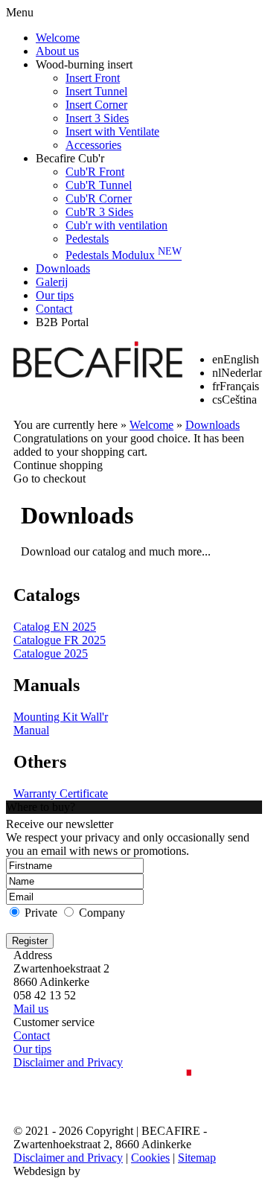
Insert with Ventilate (112, 131)
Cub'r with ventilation (117, 225)
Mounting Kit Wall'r (60, 716)
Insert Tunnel (96, 91)
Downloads (63, 268)
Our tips (55, 295)
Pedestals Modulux (124, 255)
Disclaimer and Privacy (68, 1062)
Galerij (52, 282)
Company (102, 912)
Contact (54, 308)
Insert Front (93, 77)
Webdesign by (46, 1171)
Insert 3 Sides (97, 118)
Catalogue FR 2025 (59, 640)
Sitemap (197, 1157)
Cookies (150, 1157)
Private (41, 912)
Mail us (30, 1008)
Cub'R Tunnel (99, 185)
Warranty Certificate (60, 793)
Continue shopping (58, 465)
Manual (31, 730)
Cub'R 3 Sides (99, 212)
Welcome (58, 37)
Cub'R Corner (99, 198)
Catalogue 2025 (50, 653)
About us (57, 51)
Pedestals (87, 238)
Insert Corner (96, 104)
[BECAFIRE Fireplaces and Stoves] (97, 361)
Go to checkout (49, 478)
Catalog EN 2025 (54, 626)
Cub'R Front (95, 171)
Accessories (93, 145)
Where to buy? (40, 807)
